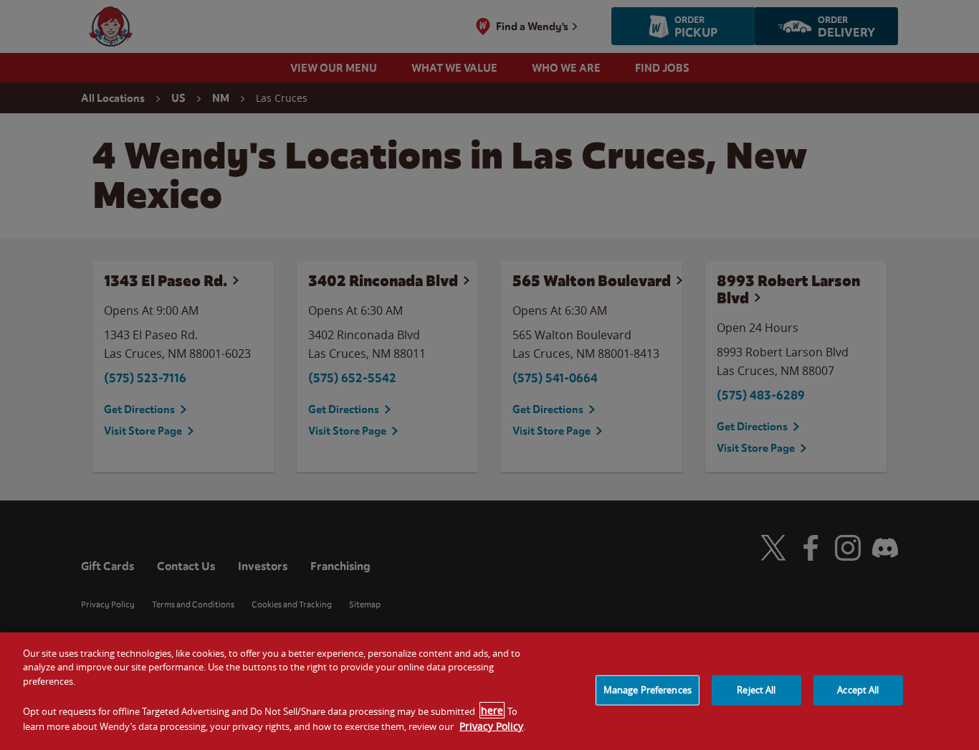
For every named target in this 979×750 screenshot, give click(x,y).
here (492, 710)
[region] (489, 691)
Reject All (756, 689)
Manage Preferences (647, 689)
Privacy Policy (491, 725)
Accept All (858, 689)
